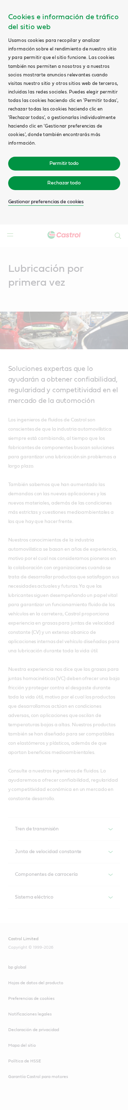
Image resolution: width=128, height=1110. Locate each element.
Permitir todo (64, 163)
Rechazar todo (64, 182)
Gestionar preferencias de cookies (46, 201)
